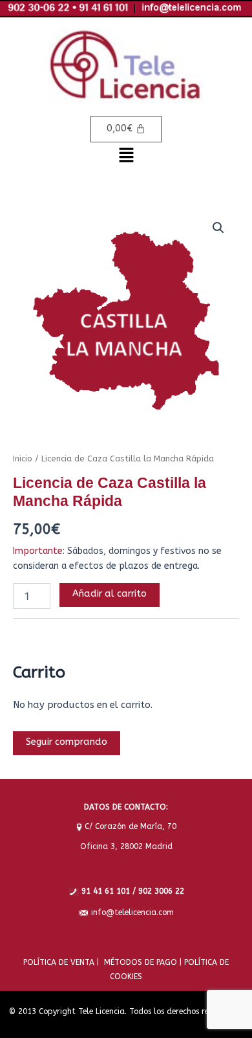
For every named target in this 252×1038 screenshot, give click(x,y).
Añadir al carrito (109, 593)
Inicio (22, 458)
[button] (126, 156)
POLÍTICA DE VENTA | (61, 962)
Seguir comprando (66, 741)
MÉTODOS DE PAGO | (140, 962)
